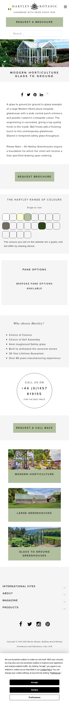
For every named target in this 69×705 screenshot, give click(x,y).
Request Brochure (34, 176)
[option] (34, 53)
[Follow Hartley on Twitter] (30, 624)
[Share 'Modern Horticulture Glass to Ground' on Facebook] (22, 94)
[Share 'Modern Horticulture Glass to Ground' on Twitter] (28, 94)
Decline (34, 690)
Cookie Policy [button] (46, 670)
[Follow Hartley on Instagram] (39, 624)
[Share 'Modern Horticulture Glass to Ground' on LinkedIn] (41, 94)
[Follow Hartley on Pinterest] (48, 624)
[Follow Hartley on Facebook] (21, 624)
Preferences (34, 697)
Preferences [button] (55, 673)
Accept (34, 682)
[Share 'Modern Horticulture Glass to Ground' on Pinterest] (35, 94)
